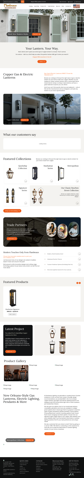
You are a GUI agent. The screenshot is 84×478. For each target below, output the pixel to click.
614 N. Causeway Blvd (74, 464)
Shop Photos (9, 379)
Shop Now (23, 120)
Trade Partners (23, 464)
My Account (78, 1)
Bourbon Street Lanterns (41, 464)
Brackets (38, 471)
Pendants (38, 468)
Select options (12, 314)
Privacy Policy (23, 469)
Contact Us (22, 468)
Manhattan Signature (12, 309)
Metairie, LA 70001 (73, 465)
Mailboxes (38, 466)
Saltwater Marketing (7, 474)
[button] (2, 21)
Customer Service (24, 463)
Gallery (21, 466)
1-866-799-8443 (62, 1)
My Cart (71, 1)
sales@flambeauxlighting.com (76, 472)
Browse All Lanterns (40, 463)
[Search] (22, 1)
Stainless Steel (39, 469)
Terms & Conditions (24, 471)
